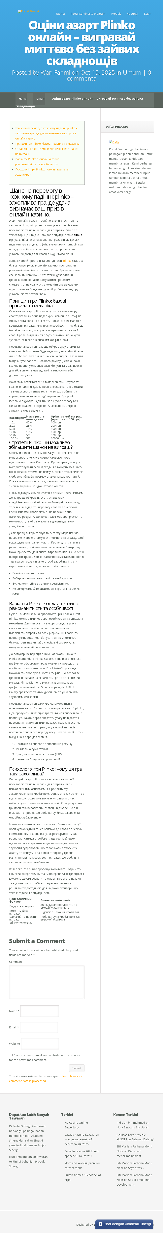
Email (14, 1027)
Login (147, 13)
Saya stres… (136, 1168)
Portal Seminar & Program (88, 13)
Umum (132, 72)
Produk (116, 13)
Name (14, 1011)
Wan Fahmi (55, 72)
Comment (15, 962)
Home (23, 98)
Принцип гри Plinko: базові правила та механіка (47, 143)
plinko (67, 261)
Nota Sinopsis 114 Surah (133, 1127)
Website (14, 1043)
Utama (60, 13)
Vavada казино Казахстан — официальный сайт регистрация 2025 (82, 1139)
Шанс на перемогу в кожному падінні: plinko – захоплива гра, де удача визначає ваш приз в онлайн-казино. (46, 133)
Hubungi (132, 13)
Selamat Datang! (143, 1139)
